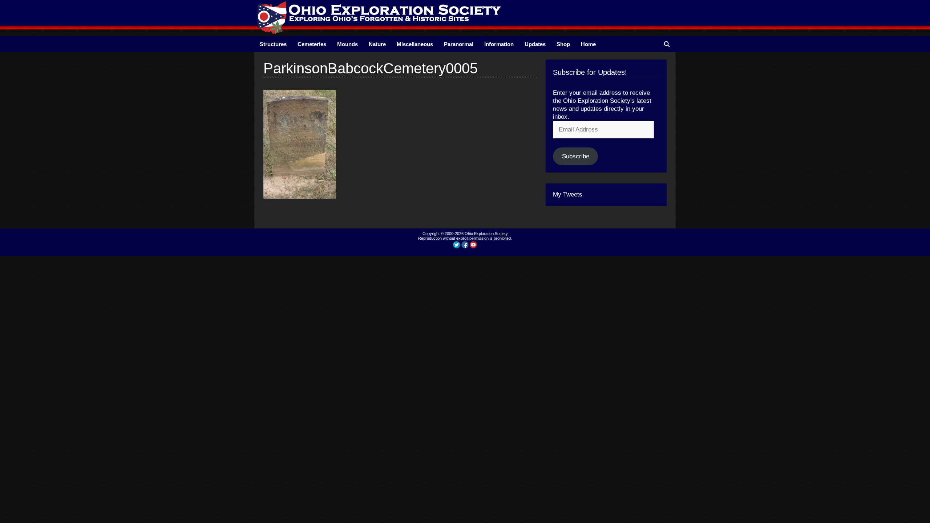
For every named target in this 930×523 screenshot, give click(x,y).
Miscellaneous (415, 44)
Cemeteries (312, 44)
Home (588, 44)
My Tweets (567, 194)
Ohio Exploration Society (486, 233)
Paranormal (458, 44)
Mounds (347, 44)
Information (499, 44)
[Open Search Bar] (667, 44)
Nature (377, 44)
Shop (563, 44)
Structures (273, 44)
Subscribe (575, 156)
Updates (535, 44)
